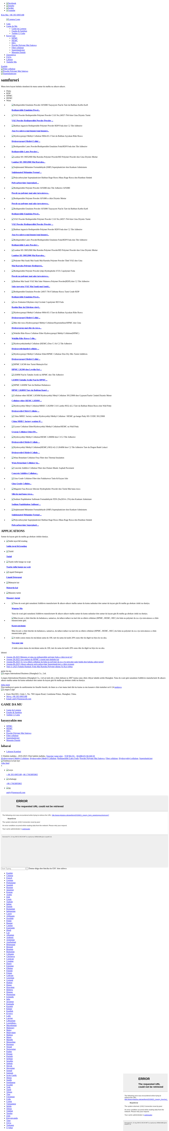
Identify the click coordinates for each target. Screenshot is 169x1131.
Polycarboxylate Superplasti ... (25, 183)
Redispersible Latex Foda (68, 758)
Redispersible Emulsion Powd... (26, 110)
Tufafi (9, 556)
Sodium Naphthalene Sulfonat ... (26, 504)
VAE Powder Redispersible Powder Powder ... (32, 120)
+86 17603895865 (30, 774)
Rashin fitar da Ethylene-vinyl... (26, 307)
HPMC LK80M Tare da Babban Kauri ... (30, 390)
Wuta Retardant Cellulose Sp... (25, 463)
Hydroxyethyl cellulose (128, 758)
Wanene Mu (17, 608)
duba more (5, 685)
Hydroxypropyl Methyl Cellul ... (26, 141)
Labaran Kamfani (13, 751)
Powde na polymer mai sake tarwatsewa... (30, 193)
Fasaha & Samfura (19, 31)
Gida (8, 24)
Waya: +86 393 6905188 (16, 696)
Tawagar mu (17, 643)
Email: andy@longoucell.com (18, 699)
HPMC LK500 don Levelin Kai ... (27, 369)
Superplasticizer (18, 50)
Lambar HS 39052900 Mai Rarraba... (28, 162)
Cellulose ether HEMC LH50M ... (27, 401)
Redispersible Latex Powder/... (25, 151)
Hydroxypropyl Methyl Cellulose (15, 758)
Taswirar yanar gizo (54, 756)
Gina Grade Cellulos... (21, 483)
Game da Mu (11, 26)
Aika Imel (5, 763)
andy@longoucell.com (15, 792)
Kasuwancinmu (19, 626)
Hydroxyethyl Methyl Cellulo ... (26, 442)
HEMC (15, 40)
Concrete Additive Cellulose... (25, 473)
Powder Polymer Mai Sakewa (24, 45)
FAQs (8, 57)
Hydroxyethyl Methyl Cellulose (43, 758)
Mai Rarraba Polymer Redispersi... (27, 266)
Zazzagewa (11, 55)
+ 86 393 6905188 (14, 774)
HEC (14, 43)
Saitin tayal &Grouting (16, 546)
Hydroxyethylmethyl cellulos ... (25, 349)
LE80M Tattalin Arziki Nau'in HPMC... (29, 380)
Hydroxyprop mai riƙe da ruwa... (26, 328)
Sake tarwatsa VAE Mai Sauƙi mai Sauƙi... (31, 286)
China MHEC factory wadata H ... (27, 421)
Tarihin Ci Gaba (18, 33)
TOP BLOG (69, 756)
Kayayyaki (10, 36)
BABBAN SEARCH (86, 756)
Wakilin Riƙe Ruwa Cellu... (24, 338)
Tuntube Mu (11, 62)
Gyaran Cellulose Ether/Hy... (24, 432)
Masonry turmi (13, 598)
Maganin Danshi (18, 52)
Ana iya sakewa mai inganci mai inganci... (30, 131)
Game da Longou (19, 28)
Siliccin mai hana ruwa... (23, 494)
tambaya (118, 687)
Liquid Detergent (14, 577)
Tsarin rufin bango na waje (18, 567)
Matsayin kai (12, 588)
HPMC (15, 38)
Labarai (9, 59)
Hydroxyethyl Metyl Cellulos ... (25, 411)
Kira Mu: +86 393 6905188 (12, 15)
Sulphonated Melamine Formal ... (27, 172)
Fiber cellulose (18, 48)
